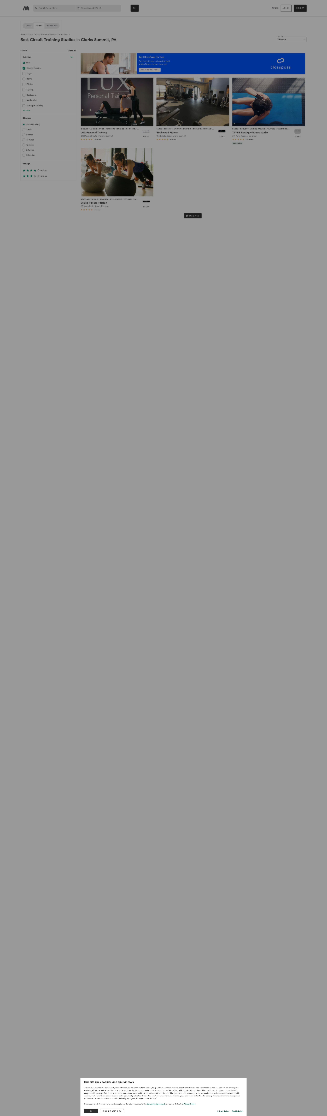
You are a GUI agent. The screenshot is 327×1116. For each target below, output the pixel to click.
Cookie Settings (112, 1111)
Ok (91, 1111)
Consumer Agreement (156, 1104)
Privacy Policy (189, 1104)
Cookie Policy (237, 1111)
